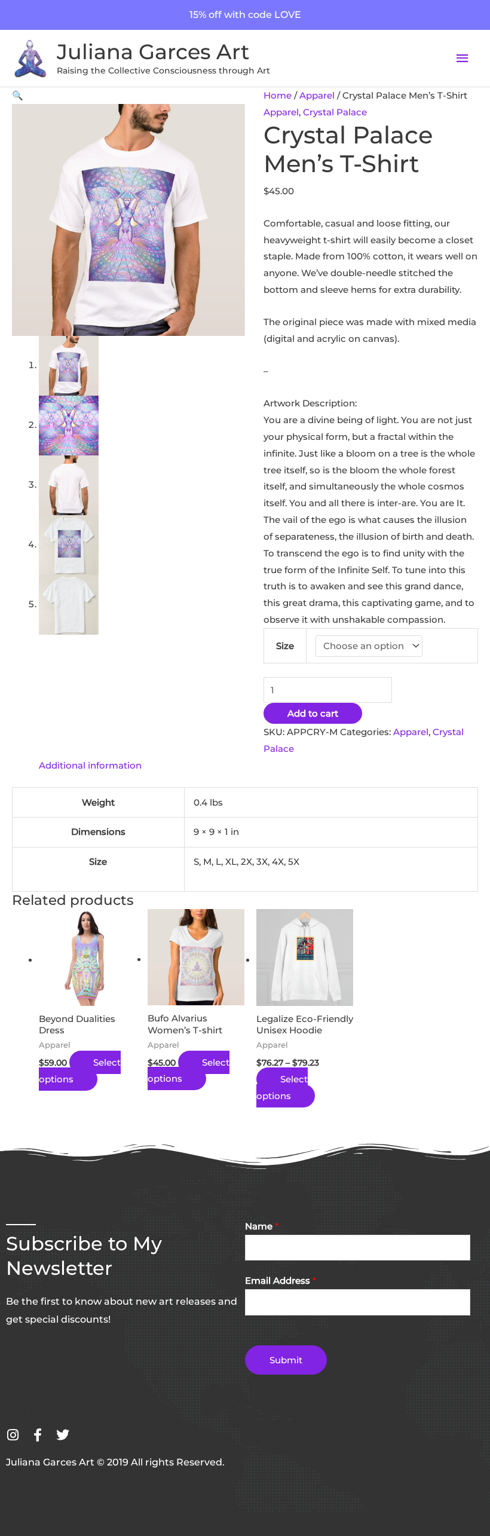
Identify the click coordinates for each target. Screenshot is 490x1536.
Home (278, 95)
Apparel (317, 95)
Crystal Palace (335, 112)
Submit (286, 1360)
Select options (80, 1071)
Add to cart (312, 713)
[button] (17, 95)
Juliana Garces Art (153, 52)
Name (261, 1226)
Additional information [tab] (90, 765)
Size (285, 645)
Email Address (280, 1280)
